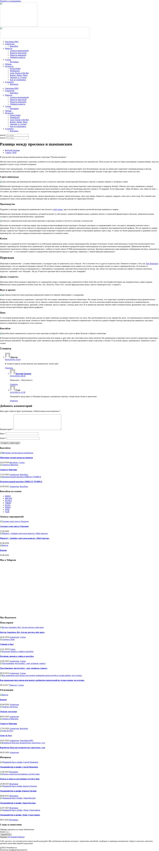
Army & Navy (6, 735)
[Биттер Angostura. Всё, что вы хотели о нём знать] (22, 627)
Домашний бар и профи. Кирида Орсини (18, 791)
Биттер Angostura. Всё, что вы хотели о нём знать (22, 632)
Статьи (8, 60)
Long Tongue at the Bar (19, 73)
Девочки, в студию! (18, 77)
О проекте (9, 82)
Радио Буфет (15, 68)
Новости (8, 48)
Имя (2, 434)
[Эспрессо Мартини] (9, 465)
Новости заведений (18, 53)
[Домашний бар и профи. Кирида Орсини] (18, 786)
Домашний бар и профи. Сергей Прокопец (19, 767)
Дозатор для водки (8, 711)
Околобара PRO (12, 42)
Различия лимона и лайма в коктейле (17, 656)
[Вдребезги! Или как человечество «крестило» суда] (22, 743)
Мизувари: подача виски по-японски (16, 458)
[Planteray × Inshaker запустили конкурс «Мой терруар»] (24, 533)
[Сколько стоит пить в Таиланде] (14, 521)
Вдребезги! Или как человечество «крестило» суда (22, 748)
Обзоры (8, 64)
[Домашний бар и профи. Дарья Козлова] (18, 798)
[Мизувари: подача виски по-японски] (16, 453)
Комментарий (6, 429)
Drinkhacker (15, 71)
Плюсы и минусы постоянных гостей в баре (20, 779)
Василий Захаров (23, 374)
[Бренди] (4, 545)
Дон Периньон (152, 263)
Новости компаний (18, 55)
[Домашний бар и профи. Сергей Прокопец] (19, 762)
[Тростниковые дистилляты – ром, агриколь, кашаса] (22, 663)
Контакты (14, 84)
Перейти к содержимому (10, 1)
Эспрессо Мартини (8, 470)
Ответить (9, 368)
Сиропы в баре (7, 644)
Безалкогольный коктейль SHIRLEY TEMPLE (21, 482)
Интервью (14, 62)
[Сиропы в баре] (7, 639)
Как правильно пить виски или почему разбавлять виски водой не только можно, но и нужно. (42, 680)
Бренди (3, 550)
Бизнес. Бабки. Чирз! (19, 75)
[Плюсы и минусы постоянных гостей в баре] (20, 774)
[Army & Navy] (6, 731)
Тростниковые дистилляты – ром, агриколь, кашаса (23, 668)
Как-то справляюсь (18, 80)
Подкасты (9, 66)
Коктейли (14, 46)
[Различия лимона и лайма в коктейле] (16, 651)
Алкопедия (9, 44)
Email (3, 438)
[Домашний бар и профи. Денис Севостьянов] (20, 810)
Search (2, 135)
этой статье (57, 209)
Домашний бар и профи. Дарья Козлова (18, 803)
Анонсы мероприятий (19, 51)
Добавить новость (17, 57)
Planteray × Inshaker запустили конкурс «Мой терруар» (24, 538)
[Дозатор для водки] (9, 707)
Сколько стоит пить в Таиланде (14, 526)
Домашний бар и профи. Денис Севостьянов (20, 815)
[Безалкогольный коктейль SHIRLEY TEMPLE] (20, 477)
